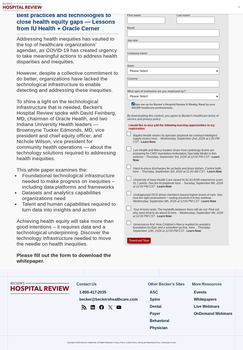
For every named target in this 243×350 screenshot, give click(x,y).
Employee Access (169, 342)
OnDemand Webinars (213, 314)
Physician (159, 328)
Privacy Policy (119, 342)
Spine (155, 299)
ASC (154, 292)
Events (200, 292)
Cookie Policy (131, 342)
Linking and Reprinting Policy (148, 342)
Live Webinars (207, 306)
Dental (155, 306)
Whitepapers (205, 299)
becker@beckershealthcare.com (108, 299)
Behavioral (159, 321)
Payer (155, 314)
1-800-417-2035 (92, 292)
